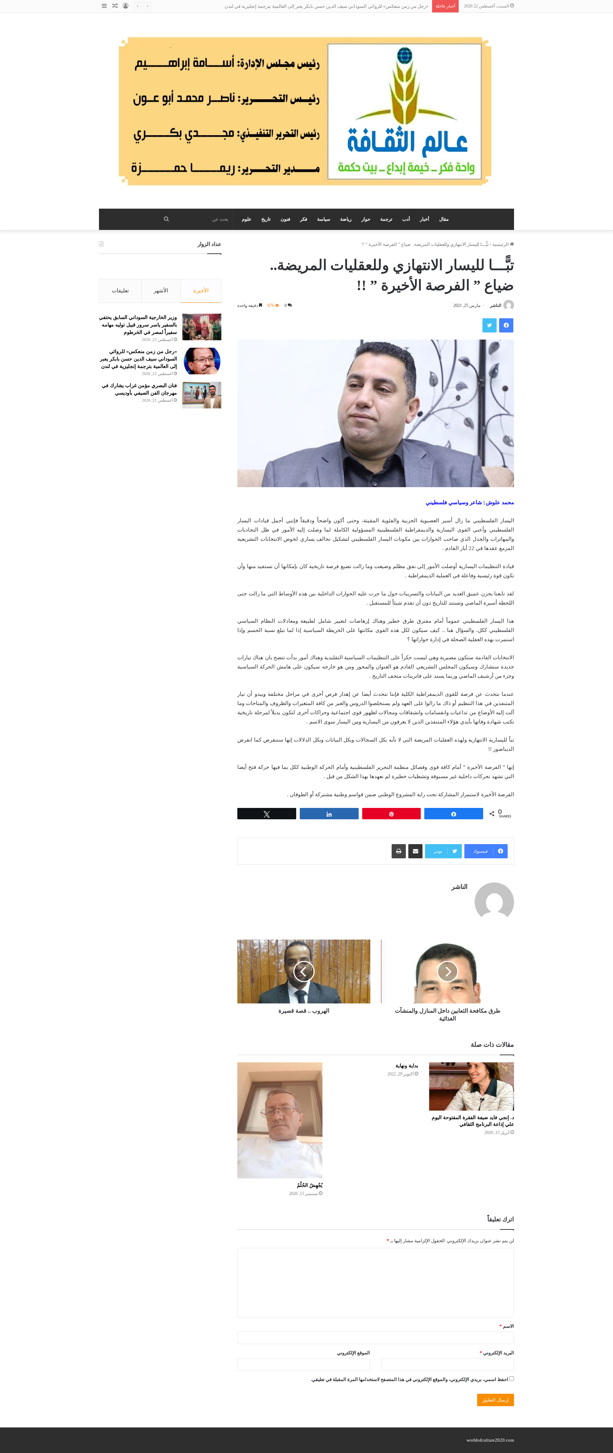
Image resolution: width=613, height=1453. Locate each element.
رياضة (346, 219)
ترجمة (386, 219)
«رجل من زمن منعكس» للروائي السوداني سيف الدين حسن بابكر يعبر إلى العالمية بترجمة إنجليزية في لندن (327, 6)
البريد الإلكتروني (497, 1352)
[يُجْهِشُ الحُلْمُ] (279, 1120)
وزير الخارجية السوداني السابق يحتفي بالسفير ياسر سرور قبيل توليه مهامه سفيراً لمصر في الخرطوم (138, 325)
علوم (247, 219)
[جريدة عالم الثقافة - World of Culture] (306, 111)
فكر (303, 219)
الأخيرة (201, 290)
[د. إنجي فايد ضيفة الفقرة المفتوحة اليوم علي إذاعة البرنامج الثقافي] (471, 1086)
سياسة (323, 219)
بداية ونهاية (407, 1065)
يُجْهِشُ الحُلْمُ (309, 1185)
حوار (365, 219)
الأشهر (161, 290)
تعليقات (120, 290)
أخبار (424, 219)
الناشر (495, 305)
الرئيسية (501, 244)
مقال (444, 219)
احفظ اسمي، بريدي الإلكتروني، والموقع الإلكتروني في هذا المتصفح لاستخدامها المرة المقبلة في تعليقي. (409, 1379)
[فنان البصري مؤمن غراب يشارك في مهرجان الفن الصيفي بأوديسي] (201, 395)
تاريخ (266, 219)
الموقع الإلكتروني (353, 1352)
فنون (285, 219)
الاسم (506, 1326)
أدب (406, 219)
